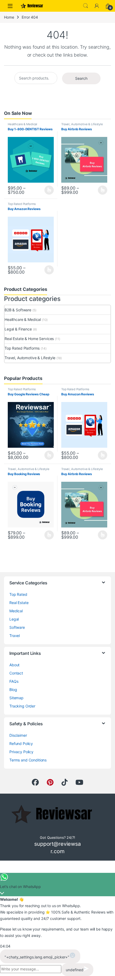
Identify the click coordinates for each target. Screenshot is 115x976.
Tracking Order (22, 706)
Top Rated (18, 594)
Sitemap (16, 698)
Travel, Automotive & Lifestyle (82, 124)
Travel (14, 635)
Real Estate (18, 602)
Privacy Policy (21, 751)
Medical (16, 611)
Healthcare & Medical (22, 124)
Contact (16, 673)
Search (86, 6)
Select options (47, 190)
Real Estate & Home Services (29, 338)
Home (9, 17)
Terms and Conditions (28, 760)
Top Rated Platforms (22, 204)
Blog (13, 689)
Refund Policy (21, 743)
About (14, 665)
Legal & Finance (18, 329)
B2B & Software (18, 310)
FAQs (13, 681)
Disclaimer (18, 735)
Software (17, 627)
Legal (14, 619)
